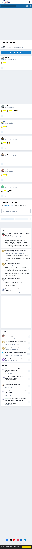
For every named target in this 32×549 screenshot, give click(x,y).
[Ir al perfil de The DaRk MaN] (3, 385)
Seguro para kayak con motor (12, 263)
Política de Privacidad (13, 543)
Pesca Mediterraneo (12, 371)
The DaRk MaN (10, 386)
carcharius (7, 355)
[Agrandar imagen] (4, 62)
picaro (4, 46)
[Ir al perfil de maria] (2, 170)
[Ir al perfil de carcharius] (3, 353)
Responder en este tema (16, 52)
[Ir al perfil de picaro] (2, 58)
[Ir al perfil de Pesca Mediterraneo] (3, 369)
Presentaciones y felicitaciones (17, 47)
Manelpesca (10, 292)
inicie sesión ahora (9, 205)
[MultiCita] (2, 68)
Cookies (28, 543)
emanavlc (7, 360)
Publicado (11, 59)
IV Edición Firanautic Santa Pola (12, 384)
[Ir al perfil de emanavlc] (3, 359)
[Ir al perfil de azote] (2, 106)
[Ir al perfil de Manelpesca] (3, 289)
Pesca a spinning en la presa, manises (14, 358)
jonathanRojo (10, 253)
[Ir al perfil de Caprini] (3, 234)
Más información (8, 547)
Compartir (8, 219)
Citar (6, 68)
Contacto (22, 543)
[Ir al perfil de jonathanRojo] (3, 251)
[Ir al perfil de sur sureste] (2, 138)
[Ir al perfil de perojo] (2, 186)
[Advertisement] (16, 24)
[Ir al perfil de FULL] (2, 154)
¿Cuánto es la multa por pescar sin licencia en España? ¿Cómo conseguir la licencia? (15, 400)
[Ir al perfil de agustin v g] (2, 122)
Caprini (8, 236)
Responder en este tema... (10, 211)
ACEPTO (26, 546)
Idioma (4, 543)
